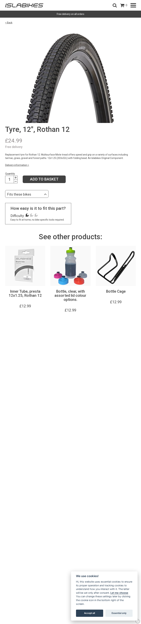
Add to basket (44, 179)
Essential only (119, 613)
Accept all (89, 613)
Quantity (10, 173)
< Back (8, 22)
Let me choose (119, 592)
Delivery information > (17, 165)
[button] (115, 5)
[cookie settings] (138, 621)
